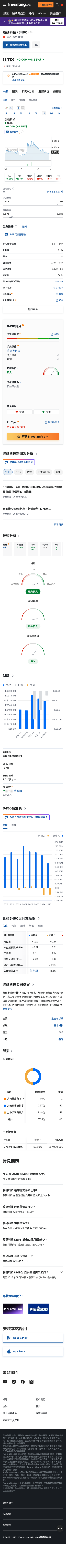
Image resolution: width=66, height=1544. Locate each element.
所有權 (22, 99)
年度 (5, 825)
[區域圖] (11, 108)
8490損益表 (12, 808)
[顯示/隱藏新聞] (23, 108)
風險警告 (7, 1525)
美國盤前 (55, 13)
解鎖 (35, 970)
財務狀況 (43, 91)
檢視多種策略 (18, 80)
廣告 (38, 1406)
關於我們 (40, 1399)
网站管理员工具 (11, 1420)
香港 (32, 13)
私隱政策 (7, 1514)
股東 (6, 1051)
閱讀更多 (7, 1008)
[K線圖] (6, 108)
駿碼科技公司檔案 (16, 985)
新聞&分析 (28, 91)
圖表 (15, 91)
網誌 (5, 1399)
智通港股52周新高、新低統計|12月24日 (27, 508)
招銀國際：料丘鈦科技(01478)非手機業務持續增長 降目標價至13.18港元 (32, 489)
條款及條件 (8, 1503)
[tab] (20, 549)
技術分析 (9, 536)
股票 (6, 13)
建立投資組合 (10, 1413)
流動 (5, 1406)
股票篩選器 (19, 13)
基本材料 (58, 1025)
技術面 (57, 91)
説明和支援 (42, 1413)
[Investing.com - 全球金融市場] (19, 5)
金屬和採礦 (57, 1018)
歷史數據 (33, 99)
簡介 (13, 99)
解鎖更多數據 (53, 192)
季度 (14, 825)
